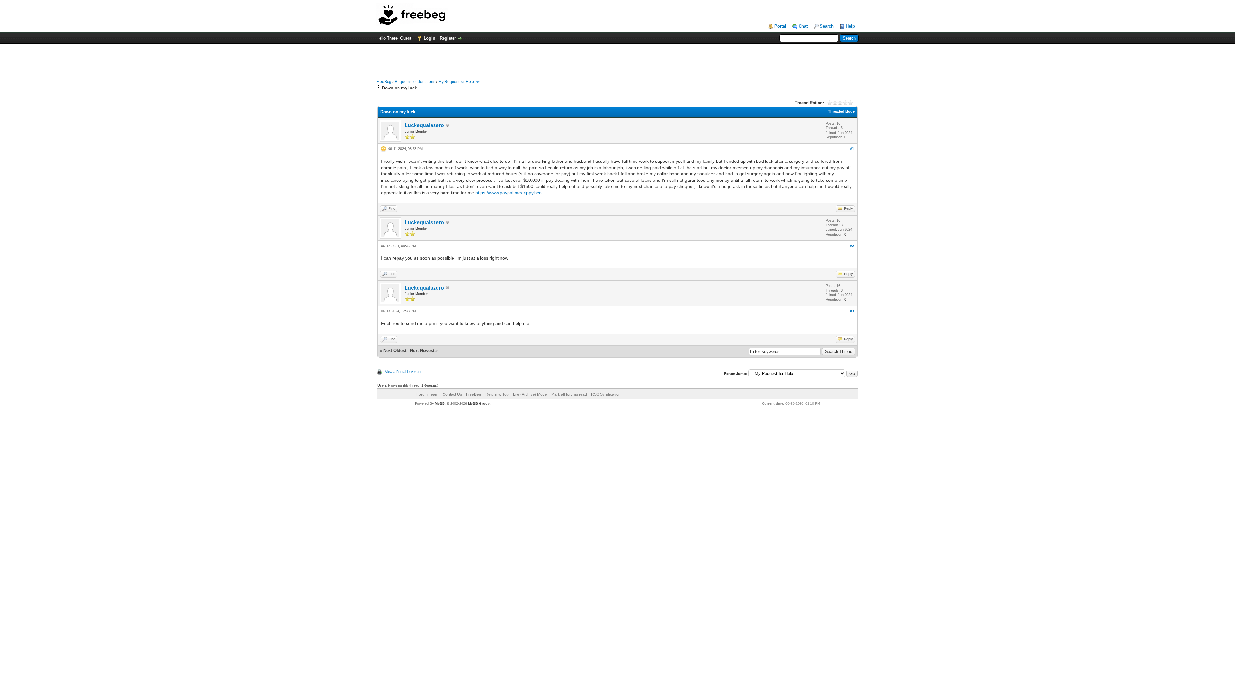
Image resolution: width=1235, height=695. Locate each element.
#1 (852, 149)
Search (827, 26)
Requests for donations (415, 81)
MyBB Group (479, 403)
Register (448, 38)
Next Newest (422, 350)
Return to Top (497, 394)
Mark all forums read (569, 394)
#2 (852, 246)
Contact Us (452, 394)
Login (429, 38)
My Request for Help (456, 81)
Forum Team (427, 394)
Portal (780, 26)
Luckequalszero (424, 125)
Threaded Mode (841, 111)
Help (850, 26)
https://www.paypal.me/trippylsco (508, 192)
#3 (852, 311)
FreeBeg (383, 81)
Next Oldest (394, 350)
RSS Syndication (606, 394)
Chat (803, 26)
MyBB (440, 403)
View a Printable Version (403, 372)
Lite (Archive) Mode (530, 394)
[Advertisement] (617, 58)
